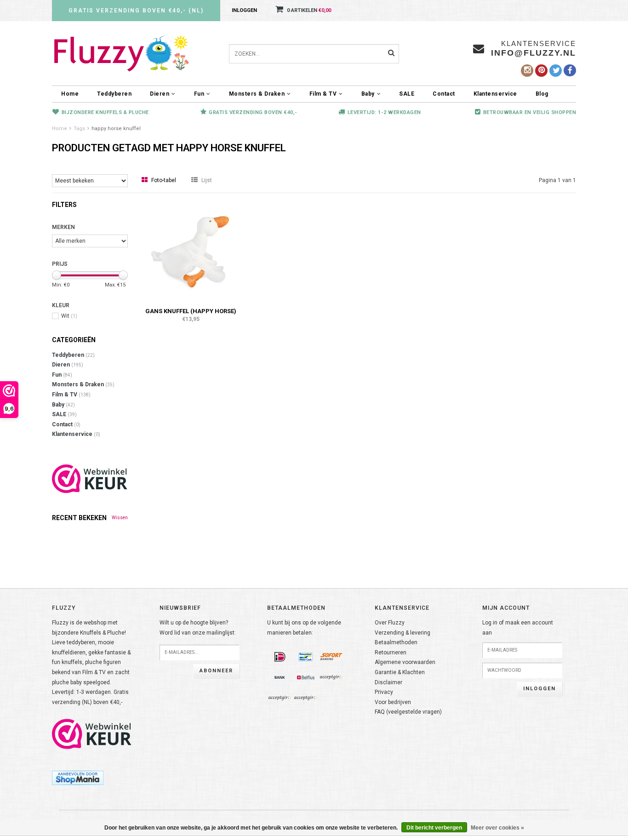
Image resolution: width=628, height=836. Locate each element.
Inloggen (244, 10)
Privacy (384, 692)
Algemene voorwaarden (405, 662)
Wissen (120, 517)
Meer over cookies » (497, 828)
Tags (79, 129)
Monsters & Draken (257, 94)
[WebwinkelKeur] (90, 478)
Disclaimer (388, 682)
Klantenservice (495, 94)
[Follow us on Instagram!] (527, 70)
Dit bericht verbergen (434, 828)
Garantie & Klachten (400, 672)
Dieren (159, 94)
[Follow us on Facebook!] (570, 70)
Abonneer (216, 671)
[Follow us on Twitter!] (555, 70)
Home (70, 94)
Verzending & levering (402, 633)
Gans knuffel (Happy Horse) (190, 311)
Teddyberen (114, 94)
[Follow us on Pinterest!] (541, 70)
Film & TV (323, 94)
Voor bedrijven (393, 702)
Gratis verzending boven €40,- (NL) (136, 10)
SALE (406, 94)
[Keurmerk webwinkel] (92, 734)
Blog (542, 94)
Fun (199, 94)
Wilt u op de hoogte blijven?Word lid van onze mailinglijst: (198, 627)
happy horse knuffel (116, 129)
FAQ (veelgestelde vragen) (408, 712)
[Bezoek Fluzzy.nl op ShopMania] (77, 777)
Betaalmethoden (396, 642)
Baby (368, 94)
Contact (444, 94)
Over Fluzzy (390, 622)
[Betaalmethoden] (279, 657)
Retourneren (390, 652)
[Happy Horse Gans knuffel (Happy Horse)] (191, 251)
